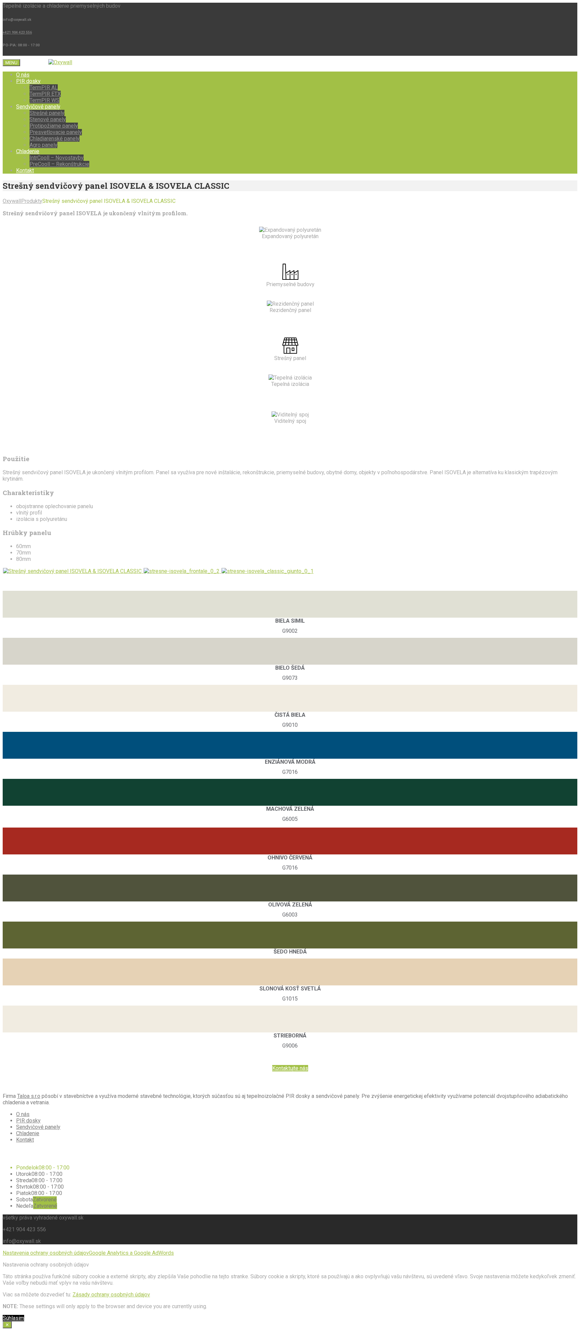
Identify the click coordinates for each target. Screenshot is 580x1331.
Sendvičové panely (38, 106)
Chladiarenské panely (55, 138)
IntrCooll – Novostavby (57, 157)
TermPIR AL (44, 87)
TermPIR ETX (45, 94)
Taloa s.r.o (28, 1096)
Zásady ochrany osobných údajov (111, 1294)
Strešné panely (47, 113)
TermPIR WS (44, 100)
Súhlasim (13, 1318)
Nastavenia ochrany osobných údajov (46, 1253)
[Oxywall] (60, 62)
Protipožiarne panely (54, 126)
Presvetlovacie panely (56, 132)
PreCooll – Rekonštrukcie (59, 164)
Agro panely (43, 145)
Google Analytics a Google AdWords (131, 1253)
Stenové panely (48, 119)
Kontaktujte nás (290, 1068)
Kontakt (25, 170)
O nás (23, 75)
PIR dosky (28, 81)
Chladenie (27, 151)
